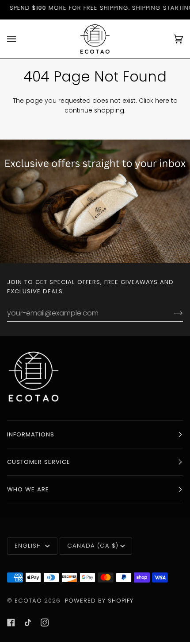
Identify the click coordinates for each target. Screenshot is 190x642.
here (162, 101)
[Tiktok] (28, 622)
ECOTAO (29, 600)
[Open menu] (20, 38)
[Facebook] (11, 622)
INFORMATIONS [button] (30, 434)
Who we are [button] (28, 489)
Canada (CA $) (92, 545)
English (29, 545)
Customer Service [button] (38, 462)
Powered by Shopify (99, 600)
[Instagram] (45, 622)
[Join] (171, 313)
